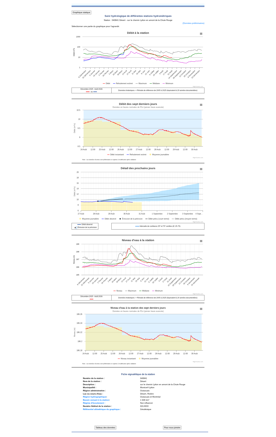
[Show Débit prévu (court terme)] (157, 219)
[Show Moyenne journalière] (159, 154)
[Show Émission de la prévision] (131, 219)
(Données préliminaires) (193, 23)
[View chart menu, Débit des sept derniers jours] (201, 105)
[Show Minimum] (168, 83)
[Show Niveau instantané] (127, 359)
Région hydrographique (94, 397)
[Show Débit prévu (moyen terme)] (184, 219)
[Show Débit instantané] (115, 154)
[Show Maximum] (141, 83)
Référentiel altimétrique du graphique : (102, 409)
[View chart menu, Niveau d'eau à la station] (201, 241)
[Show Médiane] (155, 83)
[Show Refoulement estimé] (123, 83)
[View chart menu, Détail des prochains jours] (201, 169)
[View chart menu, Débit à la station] (201, 34)
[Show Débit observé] (109, 219)
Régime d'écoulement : (94, 403)
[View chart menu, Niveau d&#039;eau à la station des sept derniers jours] (201, 309)
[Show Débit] (106, 83)
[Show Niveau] (118, 291)
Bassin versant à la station (96, 400)
